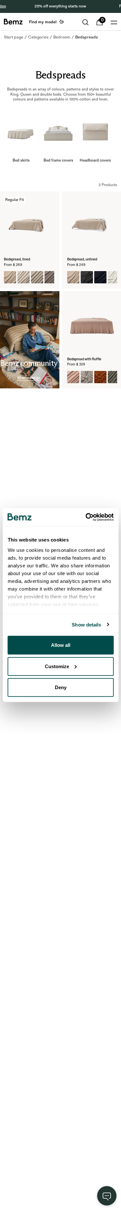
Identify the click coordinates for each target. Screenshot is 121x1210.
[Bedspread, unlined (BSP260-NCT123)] (100, 277)
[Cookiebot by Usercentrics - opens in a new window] (86, 517)
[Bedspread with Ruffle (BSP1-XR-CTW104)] (87, 377)
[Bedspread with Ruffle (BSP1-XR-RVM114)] (100, 377)
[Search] (85, 22)
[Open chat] (106, 1195)
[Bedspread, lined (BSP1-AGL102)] (51, 277)
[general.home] (13, 22)
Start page (13, 37)
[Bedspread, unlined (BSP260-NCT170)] (114, 277)
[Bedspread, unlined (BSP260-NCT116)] (87, 277)
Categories (38, 37)
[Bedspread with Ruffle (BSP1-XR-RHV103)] (114, 377)
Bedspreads (86, 37)
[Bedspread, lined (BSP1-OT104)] (37, 277)
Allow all (60, 645)
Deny (60, 687)
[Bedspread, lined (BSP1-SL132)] (23, 277)
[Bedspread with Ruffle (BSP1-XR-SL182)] (73, 377)
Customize (57, 666)
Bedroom (61, 37)
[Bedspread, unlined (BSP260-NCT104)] (73, 277)
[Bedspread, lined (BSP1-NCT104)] (10, 277)
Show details (86, 624)
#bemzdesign (29, 377)
